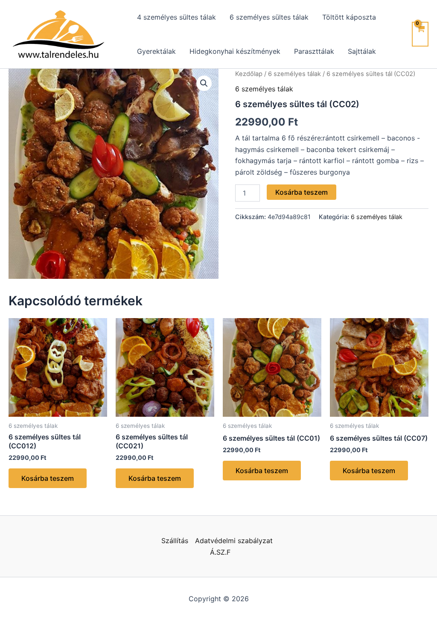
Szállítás (174, 540)
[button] (204, 83)
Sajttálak (362, 51)
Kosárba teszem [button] (47, 478)
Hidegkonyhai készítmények (234, 51)
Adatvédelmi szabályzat (234, 540)
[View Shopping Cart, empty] (420, 34)
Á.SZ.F (220, 552)
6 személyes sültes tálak (269, 17)
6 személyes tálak (294, 74)
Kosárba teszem (301, 192)
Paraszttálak (314, 51)
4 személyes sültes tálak (176, 17)
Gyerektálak (156, 51)
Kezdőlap (248, 74)
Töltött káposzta (349, 17)
